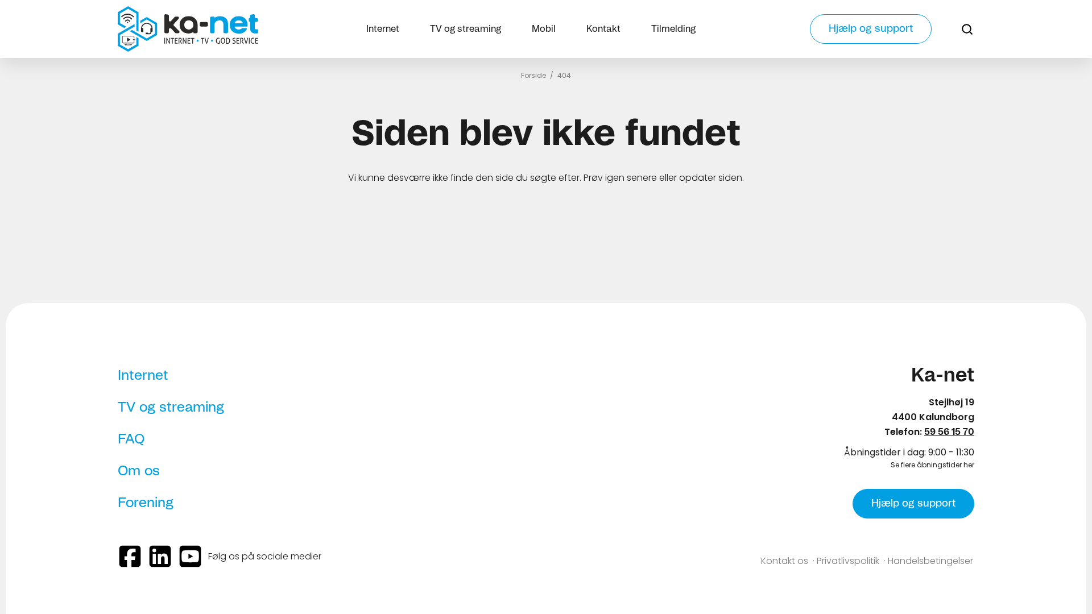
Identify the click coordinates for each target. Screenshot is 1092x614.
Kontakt (603, 29)
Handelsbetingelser (930, 560)
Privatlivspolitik (848, 560)
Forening (145, 503)
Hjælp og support (871, 29)
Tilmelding (673, 29)
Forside (533, 75)
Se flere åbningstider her (932, 465)
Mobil (544, 29)
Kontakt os (784, 560)
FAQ (131, 439)
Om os (139, 471)
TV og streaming (465, 29)
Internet (382, 29)
